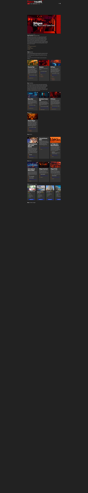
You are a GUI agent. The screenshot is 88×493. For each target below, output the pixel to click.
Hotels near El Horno (54, 107)
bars (28, 45)
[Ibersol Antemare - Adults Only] (41, 188)
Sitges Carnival (43, 169)
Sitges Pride (54, 169)
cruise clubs (29, 46)
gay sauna (29, 47)
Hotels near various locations (33, 179)
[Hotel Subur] (50, 188)
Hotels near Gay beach (32, 156)
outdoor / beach (30, 48)
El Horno (53, 99)
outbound (37, 60)
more (29, 73)
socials (41, 177)
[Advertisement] (44, 10)
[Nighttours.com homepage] (35, 1)
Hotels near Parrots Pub (32, 76)
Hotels (39, 3)
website (41, 75)
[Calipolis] (59, 188)
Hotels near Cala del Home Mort (44, 147)
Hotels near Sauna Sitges (32, 128)
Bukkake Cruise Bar (43, 99)
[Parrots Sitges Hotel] (31, 188)
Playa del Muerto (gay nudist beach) (32, 145)
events (29, 49)
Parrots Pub (31, 67)
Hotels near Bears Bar (32, 106)
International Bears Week (31, 169)
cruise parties (34, 46)
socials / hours (31, 108)
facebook (41, 76)
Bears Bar (30, 99)
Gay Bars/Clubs (35, 3)
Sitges (31, 3)
